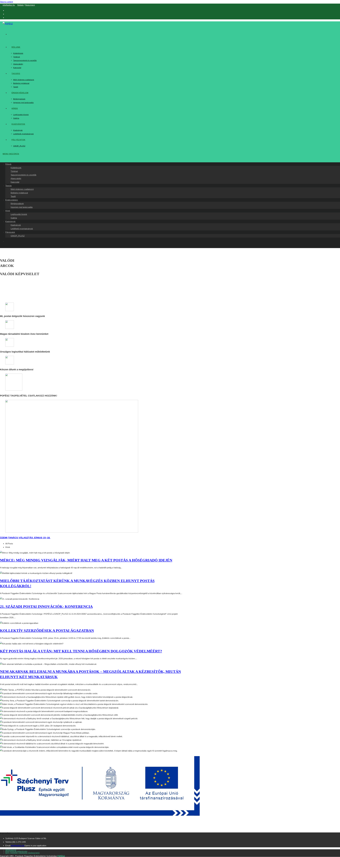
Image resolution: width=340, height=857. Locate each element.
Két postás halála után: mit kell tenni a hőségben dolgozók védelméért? (81, 651)
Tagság (8, 185)
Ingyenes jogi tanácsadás (22, 207)
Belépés (20, 5)
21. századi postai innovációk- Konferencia (46, 606)
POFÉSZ (61, 856)
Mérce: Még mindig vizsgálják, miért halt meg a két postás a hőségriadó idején (86, 560)
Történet (14, 171)
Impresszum (10, 850)
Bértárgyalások (17, 203)
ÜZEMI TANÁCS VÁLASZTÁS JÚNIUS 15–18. (25, 537)
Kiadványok (10, 221)
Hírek (7, 211)
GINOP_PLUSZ (18, 236)
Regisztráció (30, 5)
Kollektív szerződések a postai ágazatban (47, 630)
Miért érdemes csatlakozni (22, 189)
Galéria (14, 218)
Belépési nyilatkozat (19, 193)
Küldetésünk (16, 168)
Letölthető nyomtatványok (22, 228)
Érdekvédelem (11, 200)
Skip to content (6, 2)
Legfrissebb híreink (19, 214)
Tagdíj (13, 196)
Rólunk (8, 164)
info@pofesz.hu (9, 5)
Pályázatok (10, 232)
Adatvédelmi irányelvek (16, 851)
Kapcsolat (15, 182)
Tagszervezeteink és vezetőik (23, 175)
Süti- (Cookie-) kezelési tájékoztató (22, 853)
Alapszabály (16, 178)
